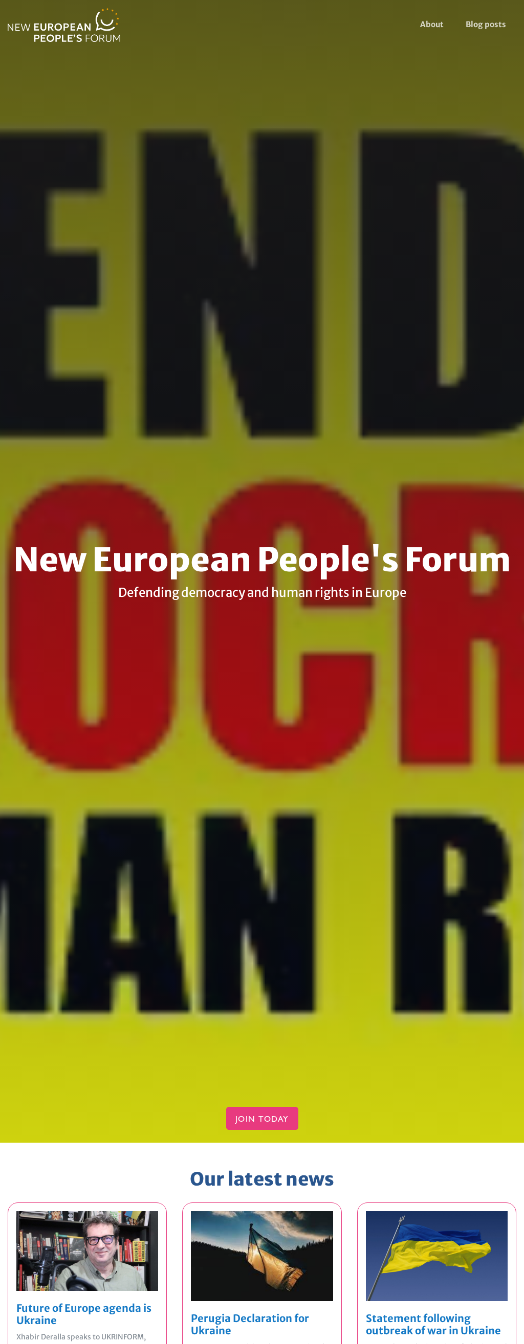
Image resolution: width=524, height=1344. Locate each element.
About (432, 24)
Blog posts (486, 24)
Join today (262, 1120)
